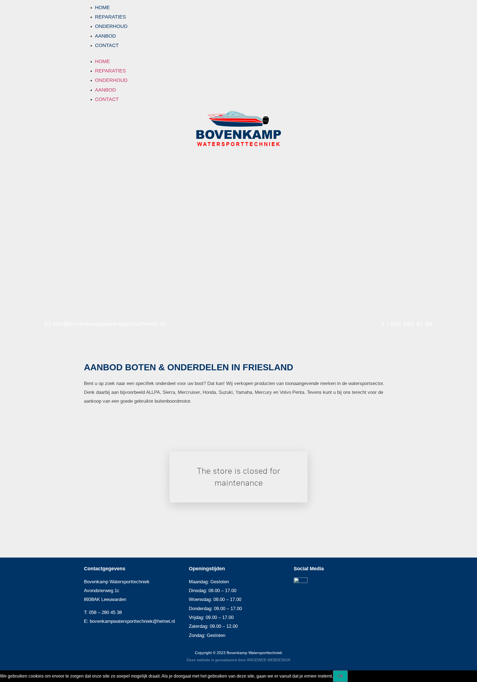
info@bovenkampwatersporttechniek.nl (108, 324)
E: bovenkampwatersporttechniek (118, 621)
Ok (340, 676)
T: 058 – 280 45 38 (103, 612)
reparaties (110, 17)
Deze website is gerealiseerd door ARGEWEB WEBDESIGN (238, 660)
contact (107, 45)
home (102, 7)
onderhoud (111, 26)
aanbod (105, 36)
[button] (238, 53)
